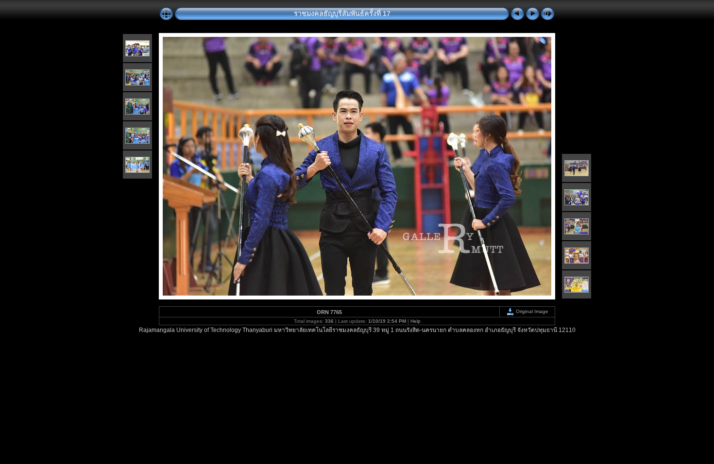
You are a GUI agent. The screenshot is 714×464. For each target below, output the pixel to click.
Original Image (531, 311)
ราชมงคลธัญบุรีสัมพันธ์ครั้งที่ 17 (342, 13)
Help (415, 321)
